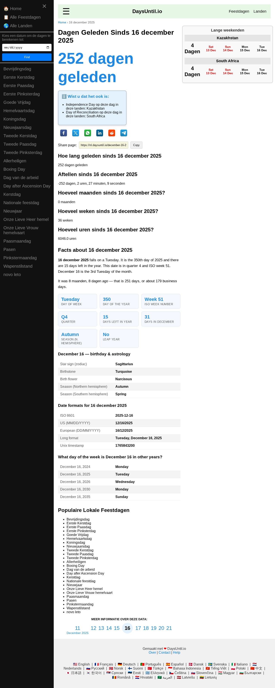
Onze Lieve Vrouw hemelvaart (20, 230)
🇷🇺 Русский (95, 668)
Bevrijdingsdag (17, 68)
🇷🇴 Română (121, 677)
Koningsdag (14, 119)
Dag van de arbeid (20, 177)
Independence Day (80, 104)
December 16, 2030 (75, 489)
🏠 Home (12, 8)
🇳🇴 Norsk (116, 668)
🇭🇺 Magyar (226, 673)
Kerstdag (12, 194)
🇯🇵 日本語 (73, 673)
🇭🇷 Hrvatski (144, 677)
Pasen (9, 249)
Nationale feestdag (21, 202)
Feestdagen (239, 11)
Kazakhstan (96, 108)
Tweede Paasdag (19, 144)
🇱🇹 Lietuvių (208, 677)
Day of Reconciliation (82, 112)
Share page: (67, 145)
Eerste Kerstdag (18, 77)
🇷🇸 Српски (114, 673)
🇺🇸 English (81, 664)
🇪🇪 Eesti (134, 673)
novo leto (12, 274)
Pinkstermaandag (20, 257)
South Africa (96, 116)
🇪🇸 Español (175, 664)
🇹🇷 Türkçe (155, 668)
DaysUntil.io (147, 11)
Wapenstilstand (17, 266)
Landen (260, 11)
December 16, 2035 (75, 497)
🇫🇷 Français (104, 664)
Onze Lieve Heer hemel (26, 219)
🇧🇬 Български (250, 673)
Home (62, 22)
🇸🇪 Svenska (217, 664)
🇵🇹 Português (150, 664)
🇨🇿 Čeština (177, 673)
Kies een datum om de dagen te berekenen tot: (26, 37)
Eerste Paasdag (18, 85)
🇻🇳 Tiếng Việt (216, 668)
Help (176, 652)
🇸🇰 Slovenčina (202, 673)
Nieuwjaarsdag (17, 127)
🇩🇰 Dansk (195, 664)
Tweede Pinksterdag (22, 152)
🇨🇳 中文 (256, 668)
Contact (164, 652)
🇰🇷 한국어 (94, 673)
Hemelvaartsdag (19, 110)
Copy (136, 145)
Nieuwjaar (12, 211)
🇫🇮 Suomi (135, 668)
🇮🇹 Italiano (239, 664)
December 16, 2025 (75, 474)
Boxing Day (14, 169)
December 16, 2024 (75, 467)
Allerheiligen (14, 160)
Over (152, 652)
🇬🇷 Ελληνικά (155, 673)
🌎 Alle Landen (17, 25)
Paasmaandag (17, 241)
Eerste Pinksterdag (21, 94)
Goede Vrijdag (17, 102)
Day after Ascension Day (26, 186)
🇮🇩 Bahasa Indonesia (184, 668)
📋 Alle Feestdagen (22, 17)
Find (27, 57)
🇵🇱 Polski (238, 668)
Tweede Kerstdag (20, 135)
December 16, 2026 (75, 482)
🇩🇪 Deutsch (127, 664)
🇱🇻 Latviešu (186, 677)
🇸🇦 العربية (164, 677)
